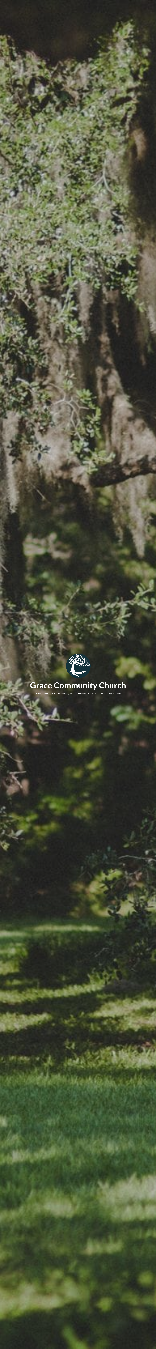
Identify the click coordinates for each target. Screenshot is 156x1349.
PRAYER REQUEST (65, 693)
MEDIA (95, 693)
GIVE (119, 693)
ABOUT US (48, 693)
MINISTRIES (82, 693)
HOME (38, 693)
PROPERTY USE (107, 693)
